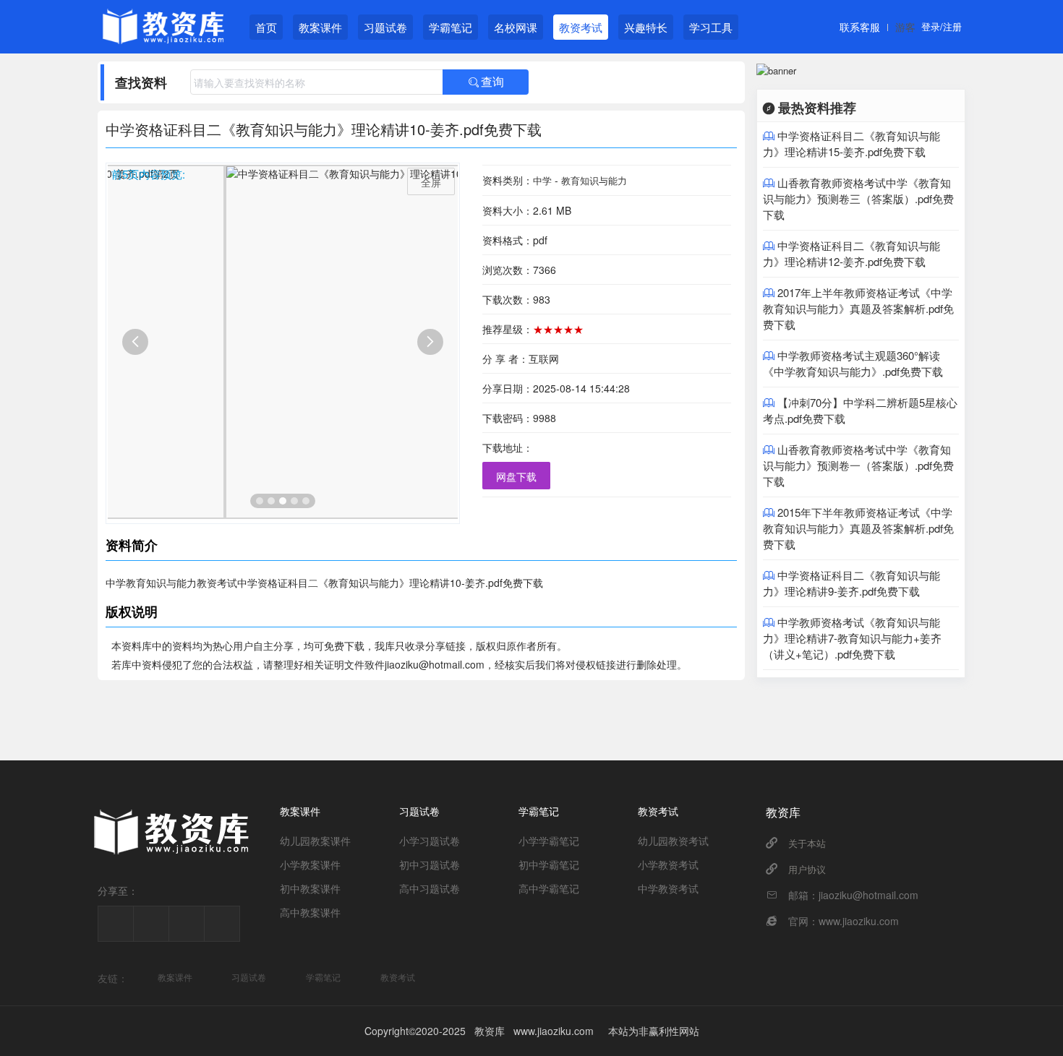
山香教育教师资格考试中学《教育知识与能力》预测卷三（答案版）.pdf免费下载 (858, 198)
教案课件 (320, 27)
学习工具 (711, 27)
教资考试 (580, 27)
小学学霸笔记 (548, 840)
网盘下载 (516, 476)
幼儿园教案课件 (315, 840)
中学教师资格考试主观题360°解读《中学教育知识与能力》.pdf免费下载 (853, 363)
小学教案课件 (310, 864)
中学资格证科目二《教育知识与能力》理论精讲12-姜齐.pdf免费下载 (851, 253)
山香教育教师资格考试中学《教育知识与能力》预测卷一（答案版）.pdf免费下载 (858, 465)
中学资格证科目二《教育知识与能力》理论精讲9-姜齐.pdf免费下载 (851, 582)
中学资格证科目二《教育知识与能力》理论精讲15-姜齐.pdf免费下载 (851, 143)
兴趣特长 (645, 27)
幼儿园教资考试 (673, 840)
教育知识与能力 (594, 180)
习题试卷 (385, 27)
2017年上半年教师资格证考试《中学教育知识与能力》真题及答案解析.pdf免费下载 (858, 308)
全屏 (431, 182)
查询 (486, 82)
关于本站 (807, 843)
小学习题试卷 (429, 840)
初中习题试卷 (429, 864)
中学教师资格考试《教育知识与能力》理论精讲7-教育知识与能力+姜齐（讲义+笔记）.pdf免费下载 (852, 637)
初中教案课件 (310, 888)
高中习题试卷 (429, 888)
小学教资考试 (668, 864)
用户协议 (807, 869)
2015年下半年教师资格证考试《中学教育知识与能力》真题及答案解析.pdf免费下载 (858, 528)
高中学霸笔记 (548, 888)
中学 (542, 180)
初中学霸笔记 (548, 864)
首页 (266, 27)
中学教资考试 (668, 888)
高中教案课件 (310, 912)
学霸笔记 (450, 27)
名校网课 (515, 27)
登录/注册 (941, 26)
